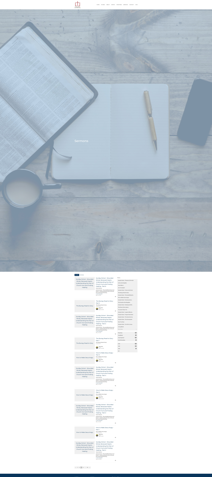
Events (113, 4)
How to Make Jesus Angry (123, 297)
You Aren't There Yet (122, 309)
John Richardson (127, 340)
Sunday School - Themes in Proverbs (125, 280)
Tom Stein (127, 332)
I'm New (103, 4)
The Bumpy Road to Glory (123, 292)
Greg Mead (127, 335)
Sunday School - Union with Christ (125, 290)
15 (87, 467)
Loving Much (121, 326)
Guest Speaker (127, 337)
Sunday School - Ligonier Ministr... (125, 312)
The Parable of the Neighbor (124, 302)
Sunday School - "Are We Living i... (125, 324)
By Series (82, 274)
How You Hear (121, 321)
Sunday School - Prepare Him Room (125, 314)
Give (136, 4)
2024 (127, 348)
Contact (131, 4)
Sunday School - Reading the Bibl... (125, 304)
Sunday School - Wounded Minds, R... (126, 295)
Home (98, 4)
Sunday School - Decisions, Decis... (125, 299)
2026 (127, 343)
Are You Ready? (121, 287)
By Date (76, 274)
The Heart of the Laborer (123, 307)
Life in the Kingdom (122, 282)
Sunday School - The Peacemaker (125, 319)
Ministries (119, 4)
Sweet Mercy (121, 285)
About (108, 4)
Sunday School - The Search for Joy (125, 317)
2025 (127, 346)
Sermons (125, 4)
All (118, 351)
